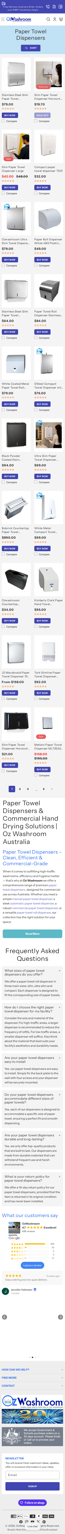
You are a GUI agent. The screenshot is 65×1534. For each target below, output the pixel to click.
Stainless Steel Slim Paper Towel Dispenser (15, 97)
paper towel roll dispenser (34, 912)
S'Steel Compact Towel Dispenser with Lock (48, 385)
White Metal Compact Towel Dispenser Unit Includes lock (44, 530)
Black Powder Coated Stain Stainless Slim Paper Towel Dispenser (15, 458)
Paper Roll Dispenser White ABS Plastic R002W (48, 241)
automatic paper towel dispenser (32, 903)
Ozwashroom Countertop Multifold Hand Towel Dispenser (16, 602)
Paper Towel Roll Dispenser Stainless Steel (47, 313)
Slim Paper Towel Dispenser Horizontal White (48, 97)
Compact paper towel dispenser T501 (48, 169)
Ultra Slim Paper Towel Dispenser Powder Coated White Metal (45, 458)
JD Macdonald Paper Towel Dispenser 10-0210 (16, 674)
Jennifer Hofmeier (21, 1289)
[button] (48, 19)
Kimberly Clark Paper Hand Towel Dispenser (48, 602)
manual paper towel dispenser (32, 899)
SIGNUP (32, 1486)
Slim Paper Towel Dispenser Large (13, 169)
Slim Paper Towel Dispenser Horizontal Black (16, 746)
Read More (33, 933)
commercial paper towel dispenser (35, 908)
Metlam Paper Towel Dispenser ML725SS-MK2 (48, 746)
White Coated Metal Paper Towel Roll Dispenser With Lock (16, 385)
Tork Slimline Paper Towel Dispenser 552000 (47, 674)
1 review (15, 1293)
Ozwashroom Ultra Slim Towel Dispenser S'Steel (16, 241)
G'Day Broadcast (49, 1529)
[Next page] (51, 789)
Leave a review (32, 1265)
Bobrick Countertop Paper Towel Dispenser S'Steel (15, 530)
